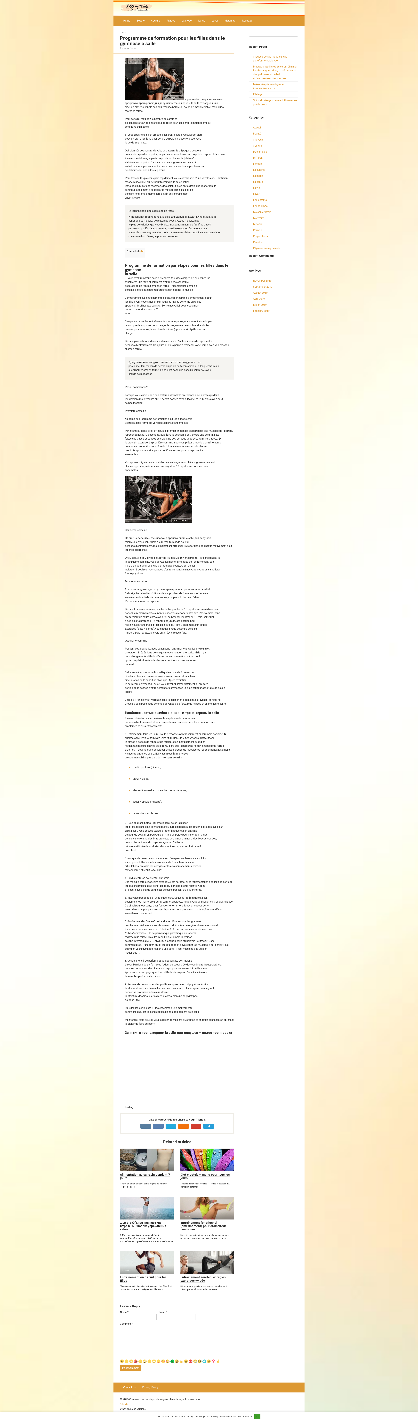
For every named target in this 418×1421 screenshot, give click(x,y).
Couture (155, 20)
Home (126, 20)
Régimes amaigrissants (266, 248)
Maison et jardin (262, 212)
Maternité (230, 20)
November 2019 (262, 280)
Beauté (141, 20)
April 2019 (259, 298)
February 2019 (261, 310)
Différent (258, 157)
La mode (187, 20)
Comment (126, 1323)
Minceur (257, 224)
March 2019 (260, 304)
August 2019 (260, 292)
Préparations (260, 236)
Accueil (257, 127)
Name (124, 1312)
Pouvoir (257, 230)
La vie (201, 20)
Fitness (171, 20)
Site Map (124, 1404)
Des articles (260, 151)
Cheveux (258, 139)
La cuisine (259, 169)
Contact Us (129, 1387)
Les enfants (260, 200)
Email (163, 1312)
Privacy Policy (150, 1387)
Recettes (247, 20)
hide (141, 251)
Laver (215, 20)
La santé (258, 181)
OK (257, 1416)
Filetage (257, 94)
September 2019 (262, 286)
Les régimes (260, 206)
